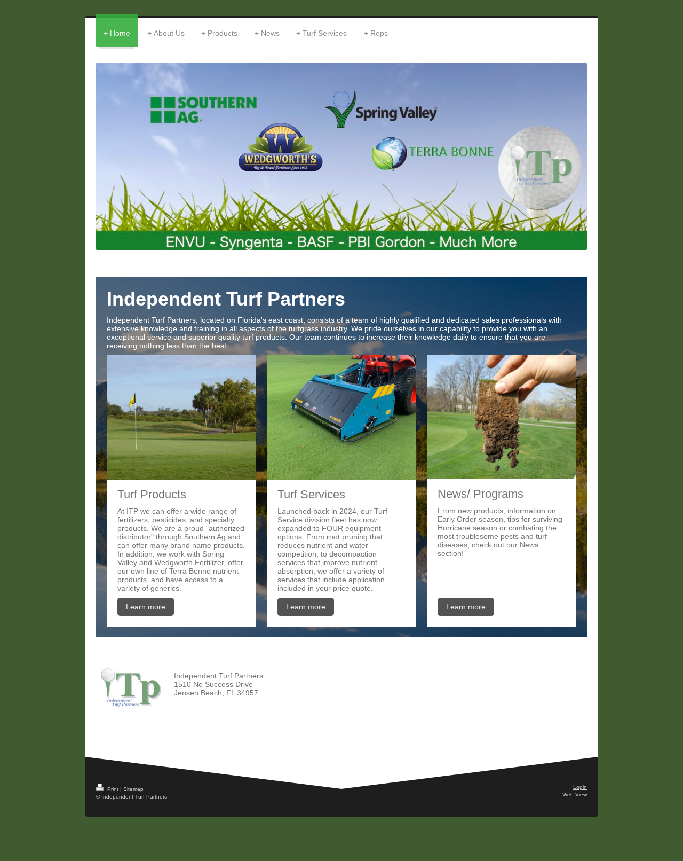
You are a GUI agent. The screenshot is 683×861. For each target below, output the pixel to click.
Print (113, 789)
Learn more (145, 606)
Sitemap (133, 789)
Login (580, 787)
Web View (574, 794)
